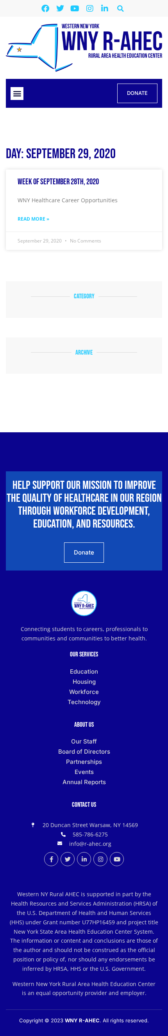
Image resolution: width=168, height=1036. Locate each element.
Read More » (33, 219)
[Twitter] (60, 8)
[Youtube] (75, 8)
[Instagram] (90, 8)
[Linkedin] (105, 8)
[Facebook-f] (51, 859)
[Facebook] (45, 8)
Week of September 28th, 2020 (58, 182)
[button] (120, 8)
